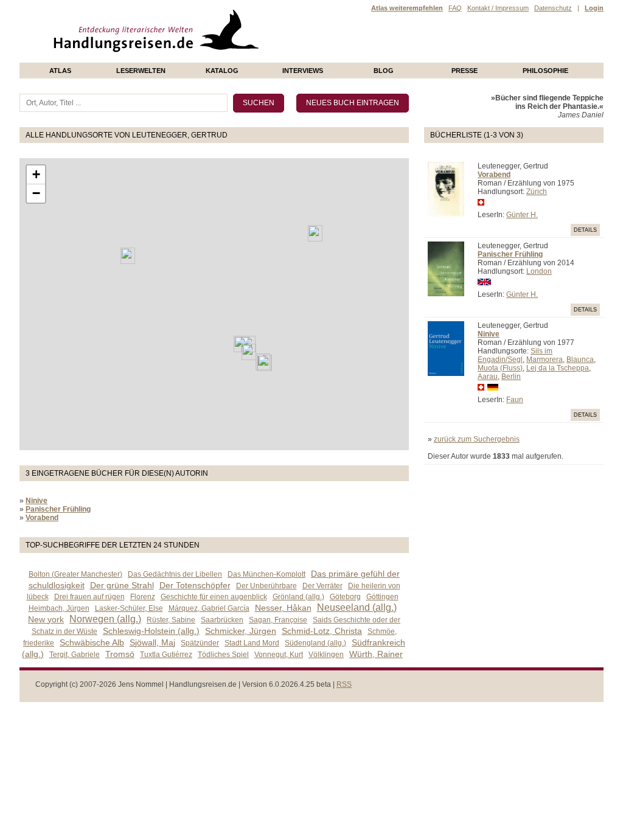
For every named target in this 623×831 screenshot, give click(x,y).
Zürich (536, 191)
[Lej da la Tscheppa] (264, 363)
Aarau (488, 376)
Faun (514, 399)
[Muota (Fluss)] (249, 352)
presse (464, 70)
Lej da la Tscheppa (557, 368)
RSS (344, 684)
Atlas (60, 70)
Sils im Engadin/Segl (515, 355)
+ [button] (36, 174)
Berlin (511, 376)
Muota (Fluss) (500, 368)
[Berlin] (315, 233)
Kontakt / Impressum (498, 8)
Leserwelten (140, 70)
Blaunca (580, 359)
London (539, 271)
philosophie (545, 70)
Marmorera (544, 359)
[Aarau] (241, 344)
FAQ (455, 8)
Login (594, 8)
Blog (384, 70)
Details (585, 230)
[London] (127, 256)
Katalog (222, 70)
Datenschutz (553, 8)
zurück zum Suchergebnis (477, 439)
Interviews (302, 70)
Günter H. (522, 214)
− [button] (36, 193)
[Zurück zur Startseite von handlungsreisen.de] (244, 58)
